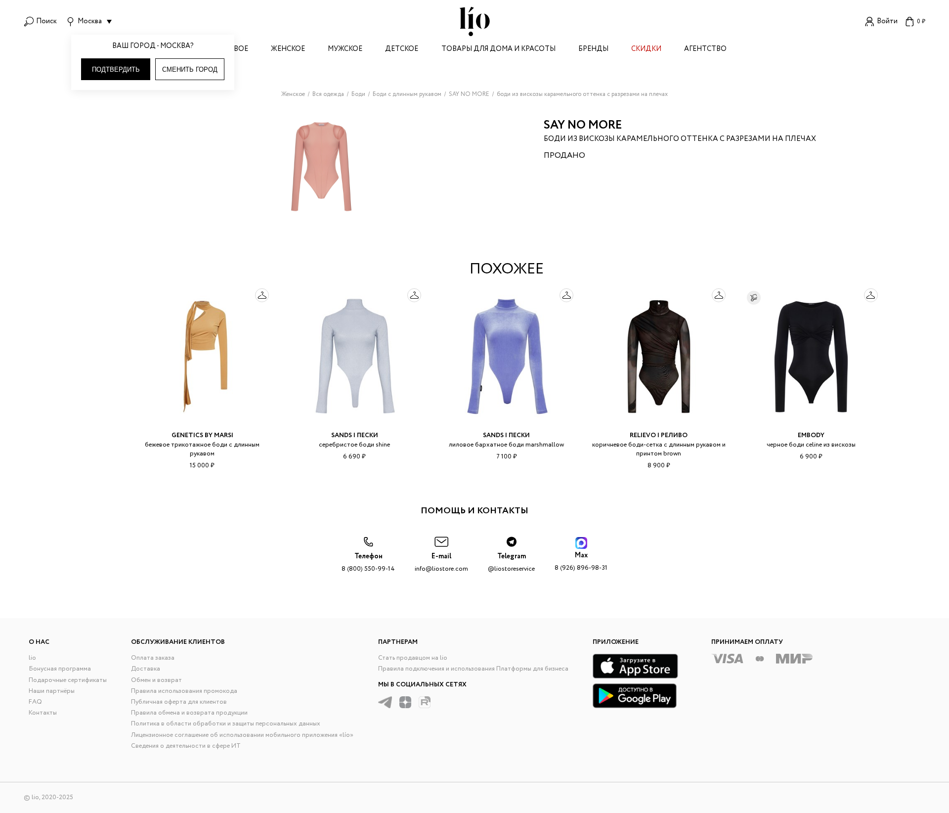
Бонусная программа (60, 669)
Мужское (345, 49)
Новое (235, 49)
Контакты (43, 713)
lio (32, 658)
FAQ (35, 702)
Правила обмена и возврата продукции (189, 713)
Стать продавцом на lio (412, 658)
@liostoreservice (511, 562)
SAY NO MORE (583, 125)
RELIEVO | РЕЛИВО (659, 435)
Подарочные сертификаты (68, 680)
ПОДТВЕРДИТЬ (116, 69)
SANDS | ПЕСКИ (354, 435)
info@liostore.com (441, 562)
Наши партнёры (52, 691)
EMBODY (811, 435)
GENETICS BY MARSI (202, 435)
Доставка (145, 669)
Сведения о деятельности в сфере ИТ (186, 746)
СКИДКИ (646, 49)
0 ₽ (921, 21)
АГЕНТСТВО (705, 49)
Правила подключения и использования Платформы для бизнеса (473, 669)
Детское (401, 49)
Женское (288, 49)
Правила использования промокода (184, 691)
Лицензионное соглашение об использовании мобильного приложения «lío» (242, 735)
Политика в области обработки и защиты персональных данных (225, 723)
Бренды (593, 49)
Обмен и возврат (156, 680)
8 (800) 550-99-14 (368, 562)
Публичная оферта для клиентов (179, 702)
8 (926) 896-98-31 (581, 561)
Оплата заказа (152, 658)
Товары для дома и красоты (498, 49)
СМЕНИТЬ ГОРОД (189, 69)
